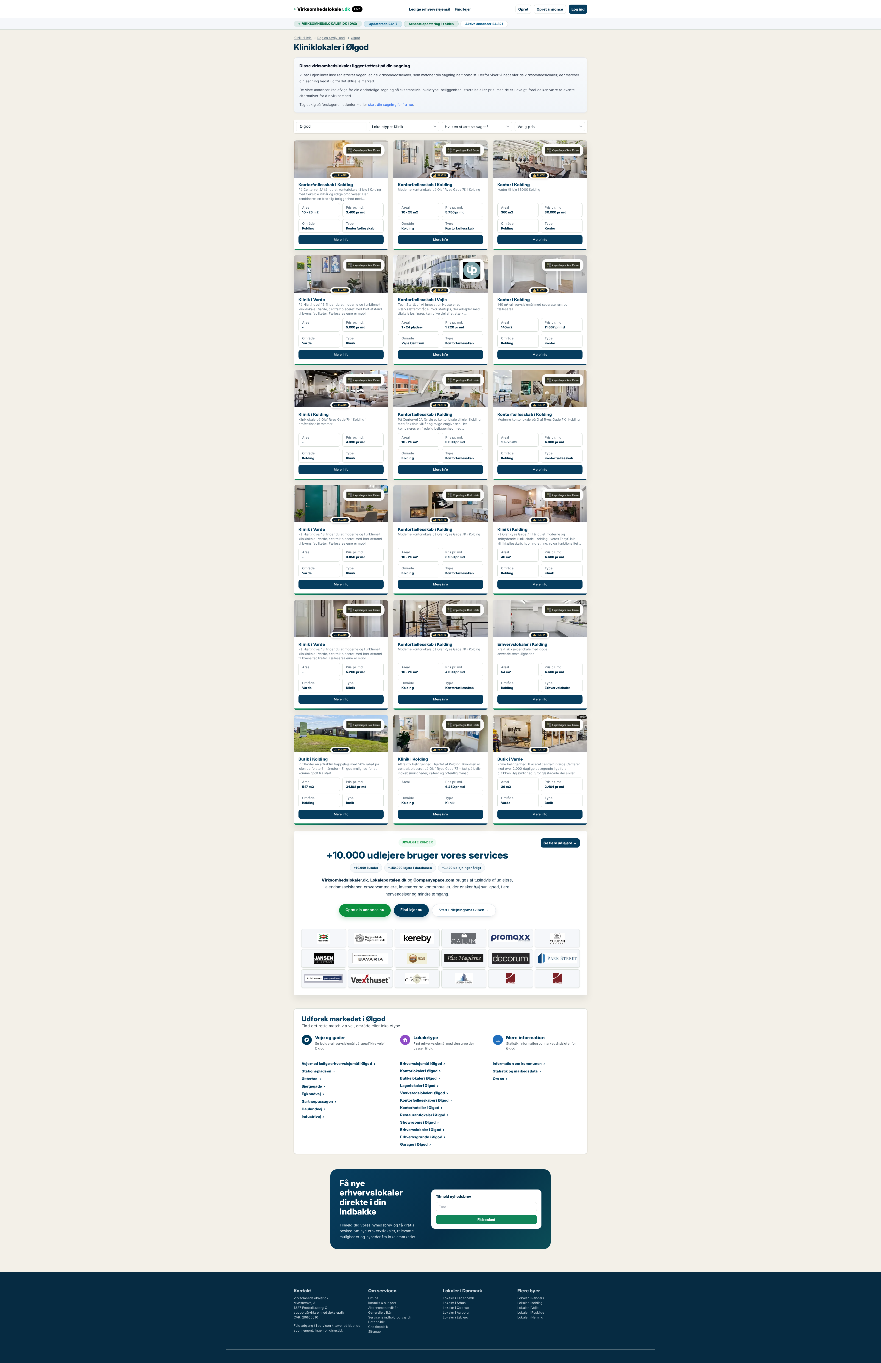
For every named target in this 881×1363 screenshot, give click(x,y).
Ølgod (355, 38)
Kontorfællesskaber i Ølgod (424, 1100)
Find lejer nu (411, 910)
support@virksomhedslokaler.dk (319, 1312)
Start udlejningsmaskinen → (464, 910)
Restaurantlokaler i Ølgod (422, 1115)
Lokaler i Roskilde (530, 1312)
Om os (498, 1078)
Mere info (341, 239)
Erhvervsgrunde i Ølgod (421, 1137)
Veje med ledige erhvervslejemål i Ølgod (337, 1063)
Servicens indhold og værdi (389, 1317)
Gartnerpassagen (317, 1101)
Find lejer (463, 9)
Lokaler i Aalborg (456, 1312)
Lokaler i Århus (454, 1303)
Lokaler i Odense (456, 1308)
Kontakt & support (382, 1303)
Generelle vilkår (380, 1312)
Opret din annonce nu (365, 910)
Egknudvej (311, 1094)
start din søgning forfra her (390, 104)
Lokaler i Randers (530, 1298)
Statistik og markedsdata (515, 1071)
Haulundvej (312, 1109)
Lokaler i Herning (530, 1317)
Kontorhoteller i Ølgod (419, 1107)
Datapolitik (376, 1322)
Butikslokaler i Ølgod (418, 1078)
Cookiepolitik (378, 1327)
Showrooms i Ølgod (417, 1122)
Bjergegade (312, 1086)
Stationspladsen (316, 1071)
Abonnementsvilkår (383, 1308)
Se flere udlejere (560, 843)
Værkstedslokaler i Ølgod (422, 1093)
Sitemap (374, 1331)
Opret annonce (550, 9)
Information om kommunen (517, 1063)
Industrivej (311, 1116)
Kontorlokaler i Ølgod (419, 1071)
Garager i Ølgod (414, 1144)
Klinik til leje (303, 38)
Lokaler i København (458, 1298)
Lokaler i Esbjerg (455, 1317)
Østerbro (310, 1078)
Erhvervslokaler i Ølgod (420, 1129)
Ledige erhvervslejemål (429, 9)
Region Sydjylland (331, 38)
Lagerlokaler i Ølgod (417, 1085)
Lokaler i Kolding (530, 1303)
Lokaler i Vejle (527, 1308)
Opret (523, 9)
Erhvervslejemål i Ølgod (421, 1063)
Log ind (578, 9)
